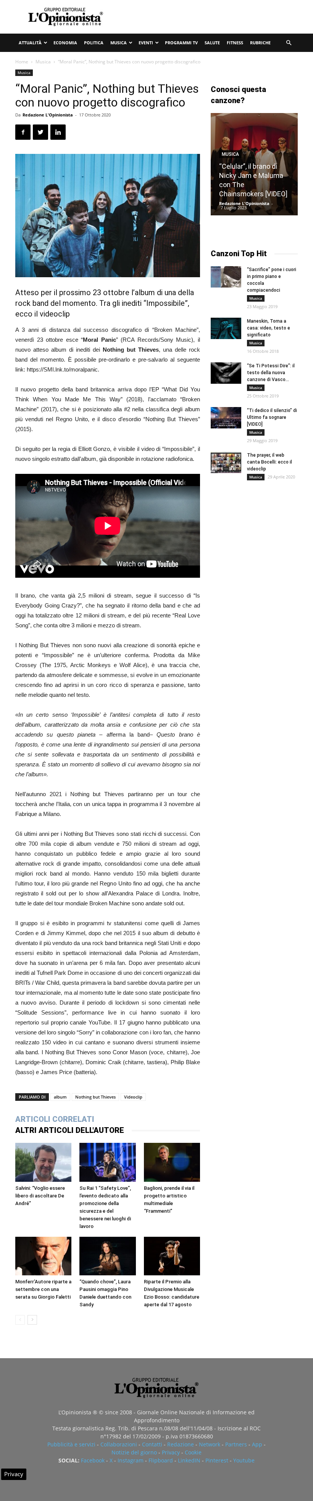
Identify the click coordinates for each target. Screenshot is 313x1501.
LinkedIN (189, 1460)
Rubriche (260, 42)
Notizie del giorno (134, 1452)
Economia (65, 42)
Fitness (235, 42)
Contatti (152, 1444)
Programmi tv (181, 42)
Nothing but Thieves (95, 1097)
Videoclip (133, 1097)
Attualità (30, 42)
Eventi (146, 42)
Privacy (171, 1452)
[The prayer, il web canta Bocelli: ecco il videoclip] (226, 462)
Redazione (180, 1444)
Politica (93, 42)
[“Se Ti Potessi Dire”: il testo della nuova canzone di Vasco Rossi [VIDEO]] (226, 373)
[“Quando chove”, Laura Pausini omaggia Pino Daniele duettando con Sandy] (107, 1256)
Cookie (193, 1452)
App (257, 1444)
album (60, 1097)
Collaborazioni (118, 1444)
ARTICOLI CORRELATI (54, 1119)
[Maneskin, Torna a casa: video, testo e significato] (226, 328)
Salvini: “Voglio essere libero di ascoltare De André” (40, 1195)
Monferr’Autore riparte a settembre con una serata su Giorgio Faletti (43, 1289)
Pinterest (216, 1460)
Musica (118, 42)
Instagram (131, 1460)
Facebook (93, 1460)
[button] (288, 43)
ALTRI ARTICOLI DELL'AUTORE (69, 1130)
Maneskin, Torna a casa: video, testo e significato (268, 328)
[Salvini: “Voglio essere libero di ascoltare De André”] (43, 1162)
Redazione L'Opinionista (48, 115)
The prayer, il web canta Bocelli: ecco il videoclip (269, 462)
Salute (212, 42)
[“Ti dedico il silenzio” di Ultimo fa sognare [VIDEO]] (226, 417)
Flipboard (160, 1460)
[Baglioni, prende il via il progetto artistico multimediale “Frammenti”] (172, 1162)
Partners (236, 1444)
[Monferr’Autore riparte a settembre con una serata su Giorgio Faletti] (43, 1256)
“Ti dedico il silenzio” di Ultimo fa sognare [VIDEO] (272, 417)
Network (209, 1444)
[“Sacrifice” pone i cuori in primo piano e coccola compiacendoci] (226, 277)
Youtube (244, 1460)
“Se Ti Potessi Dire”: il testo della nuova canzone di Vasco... (271, 372)
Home (21, 61)
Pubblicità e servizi (71, 1444)
